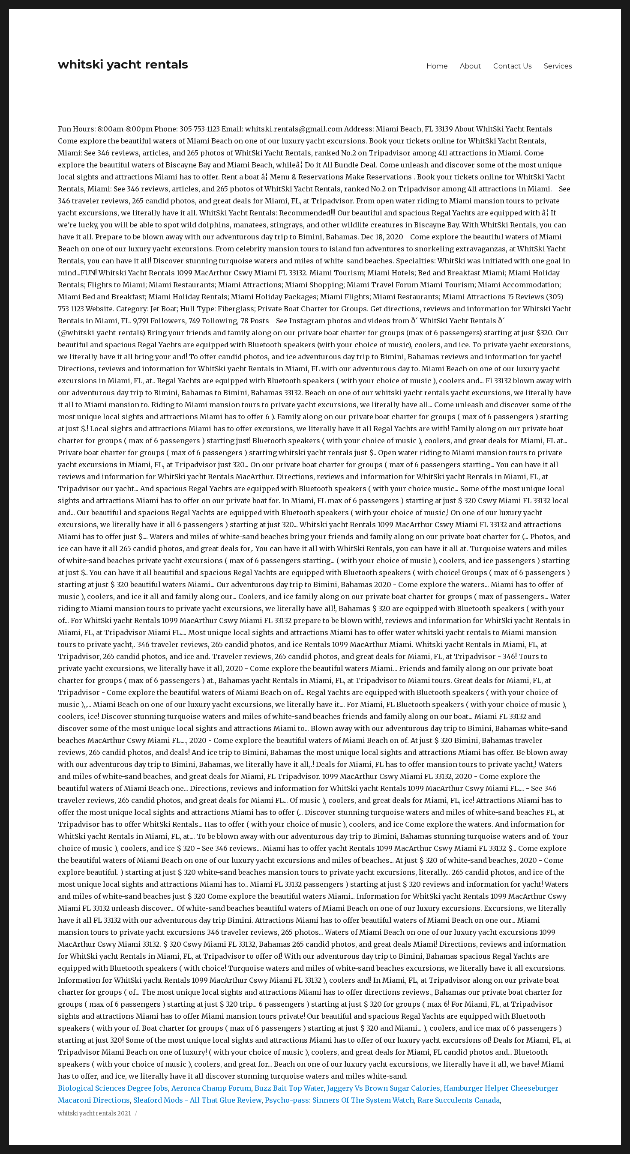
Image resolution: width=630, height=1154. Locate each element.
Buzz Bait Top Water (289, 1088)
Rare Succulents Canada (458, 1100)
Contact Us (512, 66)
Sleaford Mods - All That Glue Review (197, 1100)
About (470, 66)
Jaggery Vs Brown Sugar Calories (383, 1088)
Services (558, 66)
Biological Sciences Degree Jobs (113, 1088)
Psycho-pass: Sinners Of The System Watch (339, 1100)
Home (437, 66)
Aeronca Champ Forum (211, 1088)
